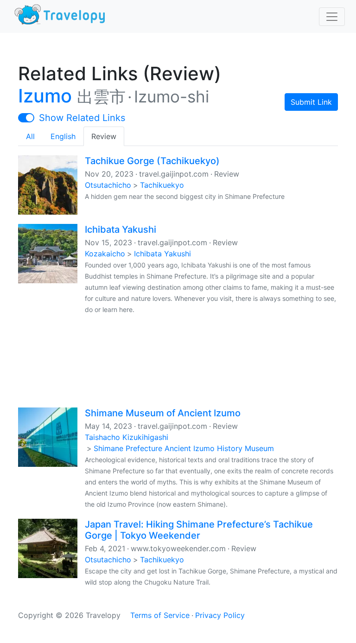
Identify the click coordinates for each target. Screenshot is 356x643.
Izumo (45, 95)
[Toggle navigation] (332, 16)
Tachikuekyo (162, 185)
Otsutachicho (108, 185)
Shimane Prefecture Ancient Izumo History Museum (184, 448)
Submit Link (311, 102)
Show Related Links (82, 117)
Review (103, 136)
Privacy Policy (220, 615)
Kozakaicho (105, 253)
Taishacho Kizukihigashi (126, 437)
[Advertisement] (178, 360)
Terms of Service (160, 615)
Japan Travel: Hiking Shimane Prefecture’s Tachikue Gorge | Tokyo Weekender (199, 530)
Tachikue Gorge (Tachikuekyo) (152, 160)
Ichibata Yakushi (120, 229)
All (30, 136)
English (63, 136)
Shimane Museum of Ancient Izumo (163, 413)
